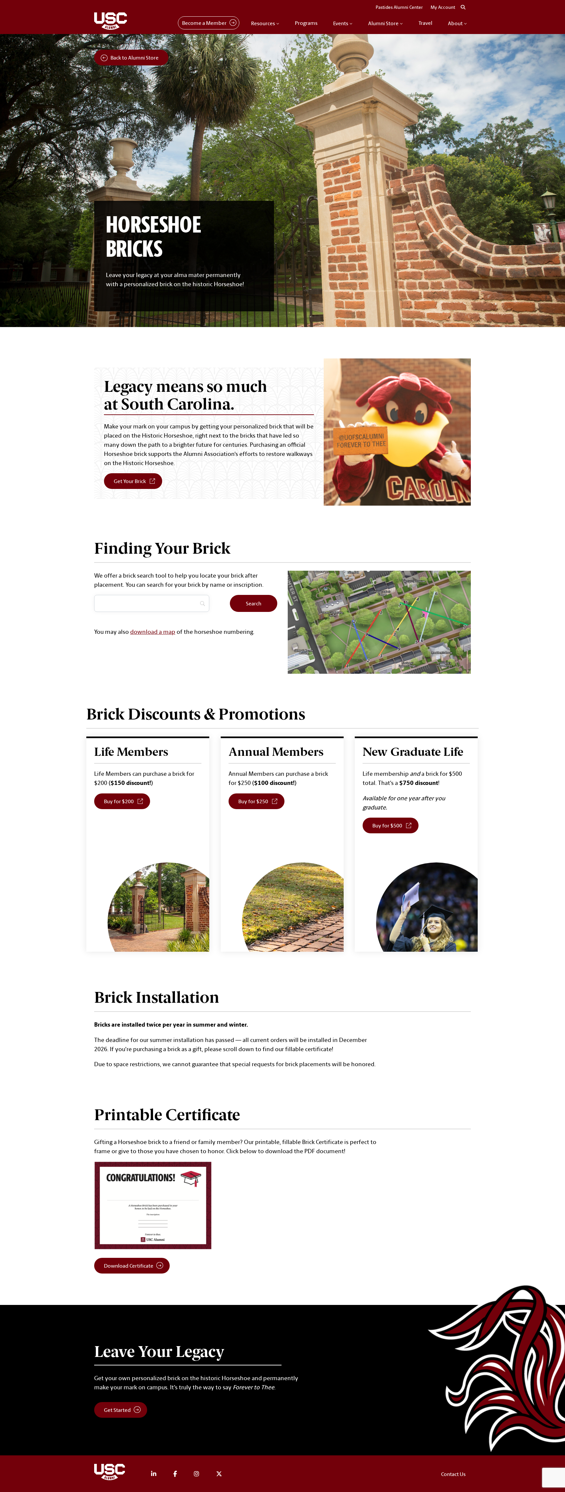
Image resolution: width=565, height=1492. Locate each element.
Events (340, 23)
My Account (443, 7)
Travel (425, 23)
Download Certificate (128, 1265)
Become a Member (204, 23)
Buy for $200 (127, 801)
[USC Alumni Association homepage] (110, 1473)
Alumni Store (383, 23)
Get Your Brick (130, 481)
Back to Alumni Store (135, 57)
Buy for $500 (395, 825)
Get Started (117, 1410)
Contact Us (453, 1474)
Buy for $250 (261, 801)
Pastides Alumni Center (399, 7)
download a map (152, 631)
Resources (263, 23)
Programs (306, 23)
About (455, 23)
